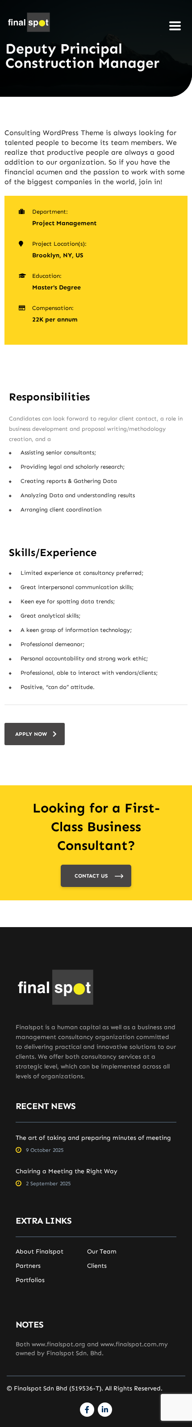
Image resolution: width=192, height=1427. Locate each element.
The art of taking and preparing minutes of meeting (93, 1138)
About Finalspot (39, 1251)
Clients (97, 1266)
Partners (28, 1266)
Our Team (102, 1251)
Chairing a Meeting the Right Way (66, 1171)
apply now (31, 734)
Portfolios (30, 1280)
